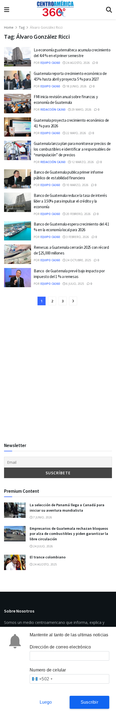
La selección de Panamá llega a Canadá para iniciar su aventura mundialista (67, 507)
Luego (46, 702)
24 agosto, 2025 (44, 564)
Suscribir (89, 702)
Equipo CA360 (50, 63)
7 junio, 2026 (42, 517)
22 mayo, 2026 (75, 133)
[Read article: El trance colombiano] (15, 562)
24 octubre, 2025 (78, 260)
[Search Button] (109, 9)
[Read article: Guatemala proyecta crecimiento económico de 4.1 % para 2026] (17, 127)
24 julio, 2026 (42, 546)
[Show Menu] (6, 9)
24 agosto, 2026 (77, 63)
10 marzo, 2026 (76, 185)
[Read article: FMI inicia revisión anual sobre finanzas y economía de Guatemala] (17, 103)
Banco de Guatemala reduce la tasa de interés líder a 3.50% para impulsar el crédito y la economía (70, 201)
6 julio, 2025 (74, 284)
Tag (22, 27)
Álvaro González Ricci (46, 27)
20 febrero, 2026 (78, 214)
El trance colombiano (48, 557)
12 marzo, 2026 (82, 162)
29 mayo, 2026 (81, 109)
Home (8, 27)
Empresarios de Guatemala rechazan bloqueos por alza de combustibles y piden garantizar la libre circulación (69, 533)
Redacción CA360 (52, 109)
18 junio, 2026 (76, 86)
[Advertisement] (58, 374)
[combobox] (42, 678)
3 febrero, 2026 (77, 237)
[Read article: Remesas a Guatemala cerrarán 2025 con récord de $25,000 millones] (17, 254)
